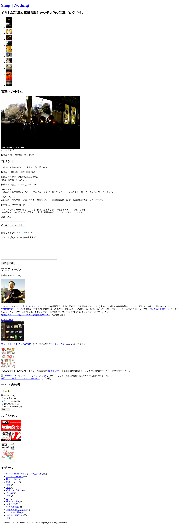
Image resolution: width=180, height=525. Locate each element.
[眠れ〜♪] (9, 68)
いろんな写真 (12, 507)
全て (8, 518)
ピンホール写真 (13, 512)
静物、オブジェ (13, 490)
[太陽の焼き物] (9, 33)
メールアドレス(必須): (11, 225)
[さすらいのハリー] (9, 45)
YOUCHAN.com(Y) (13, 406)
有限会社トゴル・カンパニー (36, 306)
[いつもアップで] (9, 51)
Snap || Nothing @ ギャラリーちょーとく (24, 474)
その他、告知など (14, 515)
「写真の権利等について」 (162, 309)
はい (20, 232)
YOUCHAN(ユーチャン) (12, 309)
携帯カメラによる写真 (16, 510)
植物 (8, 485)
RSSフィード (7, 319)
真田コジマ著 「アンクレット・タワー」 (20, 378)
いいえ (29, 232)
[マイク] (9, 74)
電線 (8, 487)
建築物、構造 (12, 501)
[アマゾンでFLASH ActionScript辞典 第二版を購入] (8, 462)
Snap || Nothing (15, 5)
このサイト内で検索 (59, 344)
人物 (8, 496)
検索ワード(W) (8, 395)
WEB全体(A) (10, 398)
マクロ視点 (11, 504)
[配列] (9, 39)
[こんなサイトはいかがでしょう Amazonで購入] (8, 367)
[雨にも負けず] (9, 85)
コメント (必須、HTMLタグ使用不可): (19, 237)
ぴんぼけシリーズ (14, 476)
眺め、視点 (11, 479)
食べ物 (9, 493)
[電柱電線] (9, 57)
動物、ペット (12, 482)
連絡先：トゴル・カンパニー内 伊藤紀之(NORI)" (25, 315)
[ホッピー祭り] (9, 80)
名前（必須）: (7, 217)
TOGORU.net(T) (11, 404)
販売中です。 (54, 371)
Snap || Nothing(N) (12, 401)
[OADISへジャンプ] (12, 340)
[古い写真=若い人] (9, 62)
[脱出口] (9, 22)
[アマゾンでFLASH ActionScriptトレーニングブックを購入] (11, 440)
